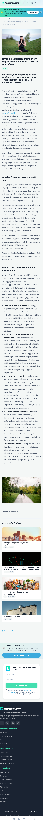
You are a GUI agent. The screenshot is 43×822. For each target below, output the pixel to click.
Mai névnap (3, 740)
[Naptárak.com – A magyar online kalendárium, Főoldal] (10, 3)
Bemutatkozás (5, 780)
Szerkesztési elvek (6, 791)
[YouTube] (13, 731)
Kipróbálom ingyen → (21, 655)
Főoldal (4, 19)
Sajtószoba (3, 784)
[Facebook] (9, 819)
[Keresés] (32, 3)
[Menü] (39, 3)
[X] (14, 819)
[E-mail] (24, 819)
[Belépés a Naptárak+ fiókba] (24, 2)
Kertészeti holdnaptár (7, 744)
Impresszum (4, 806)
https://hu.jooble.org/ (11, 113)
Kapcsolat (3, 809)
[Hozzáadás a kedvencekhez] (28, 3)
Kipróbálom (33, 12)
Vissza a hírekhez (10, 631)
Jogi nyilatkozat (5, 802)
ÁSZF (2, 798)
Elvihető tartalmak (6, 787)
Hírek (11, 19)
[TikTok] (18, 731)
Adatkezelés (4, 795)
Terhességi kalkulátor (7, 771)
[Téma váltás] (36, 3)
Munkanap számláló (6, 764)
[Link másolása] (29, 819)
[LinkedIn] (19, 819)
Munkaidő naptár (5, 748)
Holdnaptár (3, 751)
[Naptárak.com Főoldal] (10, 716)
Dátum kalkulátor (5, 760)
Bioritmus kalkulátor (6, 767)
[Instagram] (7, 731)
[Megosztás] (34, 819)
